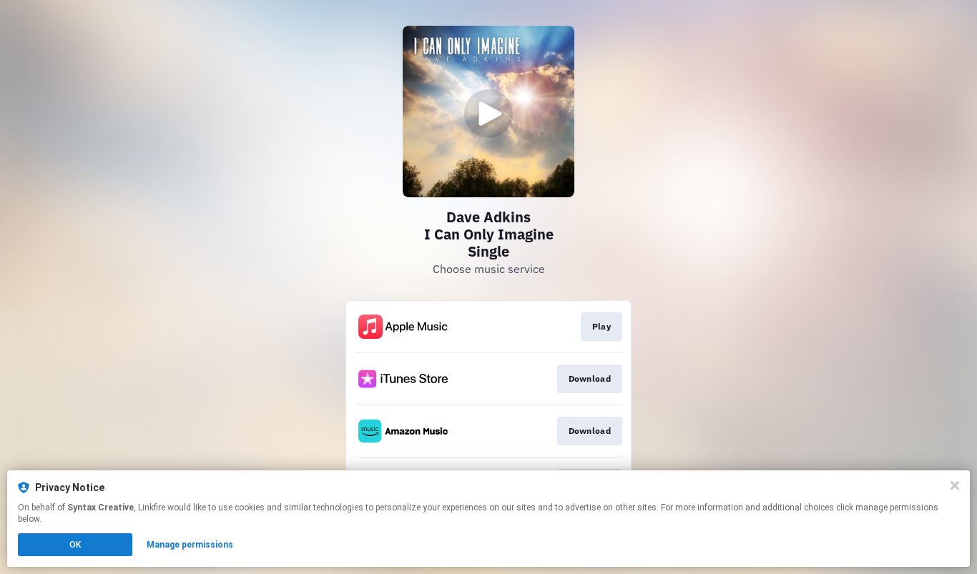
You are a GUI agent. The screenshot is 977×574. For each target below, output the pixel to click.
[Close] (954, 485)
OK (75, 545)
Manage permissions (190, 545)
